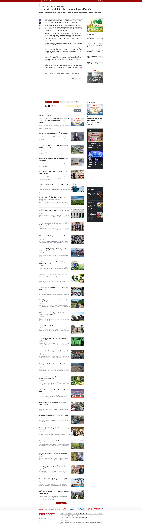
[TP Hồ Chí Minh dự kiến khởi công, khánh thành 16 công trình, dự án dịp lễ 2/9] (77, 494)
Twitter (40, 22)
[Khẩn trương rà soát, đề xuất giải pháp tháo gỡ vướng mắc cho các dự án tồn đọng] (77, 316)
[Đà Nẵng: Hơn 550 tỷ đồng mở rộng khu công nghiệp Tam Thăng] (77, 393)
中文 (92, 0)
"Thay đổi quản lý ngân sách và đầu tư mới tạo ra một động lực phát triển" (53, 301)
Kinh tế (40, 4)
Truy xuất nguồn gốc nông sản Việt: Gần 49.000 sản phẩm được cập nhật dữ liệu (53, 377)
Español (89, 0)
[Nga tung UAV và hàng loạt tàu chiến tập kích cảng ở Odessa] (100, 194)
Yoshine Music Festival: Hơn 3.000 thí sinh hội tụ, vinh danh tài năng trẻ (95, 145)
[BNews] (46, 509)
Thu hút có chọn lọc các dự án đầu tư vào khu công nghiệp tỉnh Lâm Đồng (52, 403)
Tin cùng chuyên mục (46, 115)
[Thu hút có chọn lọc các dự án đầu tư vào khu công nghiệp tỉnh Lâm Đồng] (77, 406)
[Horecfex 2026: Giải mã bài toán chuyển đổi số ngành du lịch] (95, 156)
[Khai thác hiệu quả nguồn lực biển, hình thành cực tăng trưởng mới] (77, 431)
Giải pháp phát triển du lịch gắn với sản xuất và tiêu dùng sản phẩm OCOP (53, 275)
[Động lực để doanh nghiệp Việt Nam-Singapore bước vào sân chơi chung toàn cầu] (77, 226)
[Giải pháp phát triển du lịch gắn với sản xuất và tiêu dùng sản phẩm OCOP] (77, 278)
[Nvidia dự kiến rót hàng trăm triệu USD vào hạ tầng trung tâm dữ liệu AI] (77, 341)
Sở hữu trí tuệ (62, 513)
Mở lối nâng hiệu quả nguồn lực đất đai (49, 441)
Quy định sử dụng (69, 513)
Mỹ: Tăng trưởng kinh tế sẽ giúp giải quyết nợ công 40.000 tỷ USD (52, 467)
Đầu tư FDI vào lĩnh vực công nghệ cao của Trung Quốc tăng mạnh (53, 352)
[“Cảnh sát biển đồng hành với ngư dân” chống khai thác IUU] (77, 187)
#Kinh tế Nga (55, 101)
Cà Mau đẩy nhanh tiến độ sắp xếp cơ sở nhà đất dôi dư (53, 415)
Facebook (40, 20)
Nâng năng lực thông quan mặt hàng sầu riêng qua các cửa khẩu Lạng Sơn (53, 454)
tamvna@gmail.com (85, 517)
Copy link (40, 28)
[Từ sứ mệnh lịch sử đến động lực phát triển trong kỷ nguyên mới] (77, 482)
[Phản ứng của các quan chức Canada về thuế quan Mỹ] (77, 136)
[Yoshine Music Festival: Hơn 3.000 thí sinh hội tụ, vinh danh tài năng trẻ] (95, 137)
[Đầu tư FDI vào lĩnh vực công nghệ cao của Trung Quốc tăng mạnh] (77, 354)
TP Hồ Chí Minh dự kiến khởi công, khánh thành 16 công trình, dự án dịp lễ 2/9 (54, 492)
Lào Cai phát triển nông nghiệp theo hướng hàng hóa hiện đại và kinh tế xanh (53, 262)
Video (90, 130)
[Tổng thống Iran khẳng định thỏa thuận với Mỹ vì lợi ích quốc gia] (100, 205)
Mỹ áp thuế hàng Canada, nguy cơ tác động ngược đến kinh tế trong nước (53, 172)
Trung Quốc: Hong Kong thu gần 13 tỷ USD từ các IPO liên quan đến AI (53, 159)
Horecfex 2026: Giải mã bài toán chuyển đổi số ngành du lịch (95, 164)
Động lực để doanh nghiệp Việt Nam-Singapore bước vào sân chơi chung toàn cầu (54, 224)
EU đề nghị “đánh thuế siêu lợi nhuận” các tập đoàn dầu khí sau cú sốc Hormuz (54, 211)
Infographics (92, 102)
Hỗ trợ (77, 513)
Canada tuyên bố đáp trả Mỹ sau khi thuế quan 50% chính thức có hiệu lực (52, 250)
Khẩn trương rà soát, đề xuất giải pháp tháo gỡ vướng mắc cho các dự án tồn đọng (53, 313)
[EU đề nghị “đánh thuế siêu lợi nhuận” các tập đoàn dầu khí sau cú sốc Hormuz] (77, 213)
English (82, 0)
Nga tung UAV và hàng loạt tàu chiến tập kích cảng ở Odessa (91, 194)
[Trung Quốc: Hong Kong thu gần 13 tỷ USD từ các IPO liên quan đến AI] (77, 162)
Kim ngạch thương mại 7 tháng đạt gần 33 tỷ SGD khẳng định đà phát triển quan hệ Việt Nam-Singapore (54, 120)
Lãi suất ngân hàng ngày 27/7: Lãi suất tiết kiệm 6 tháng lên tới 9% (94, 63)
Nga (78, 101)
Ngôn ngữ (82, 513)
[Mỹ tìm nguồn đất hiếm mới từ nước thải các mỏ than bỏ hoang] (77, 367)
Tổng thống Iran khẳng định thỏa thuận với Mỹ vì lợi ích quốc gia (91, 204)
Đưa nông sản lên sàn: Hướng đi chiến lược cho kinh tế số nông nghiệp (92, 215)
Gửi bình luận (77, 110)
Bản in (40, 25)
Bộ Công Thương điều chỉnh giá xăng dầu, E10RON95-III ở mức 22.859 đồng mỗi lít (94, 45)
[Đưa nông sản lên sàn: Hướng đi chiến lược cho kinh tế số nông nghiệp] (100, 215)
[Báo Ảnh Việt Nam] (97, 509)
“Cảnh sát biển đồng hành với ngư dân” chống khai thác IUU (54, 185)
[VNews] (102, 509)
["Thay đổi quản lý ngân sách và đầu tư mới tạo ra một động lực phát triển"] (77, 303)
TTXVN (86, 513)
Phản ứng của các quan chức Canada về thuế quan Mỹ (53, 133)
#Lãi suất (68, 101)
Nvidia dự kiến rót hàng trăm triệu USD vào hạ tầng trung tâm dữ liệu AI (52, 339)
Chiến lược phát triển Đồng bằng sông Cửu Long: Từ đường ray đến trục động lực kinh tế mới (53, 198)
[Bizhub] (51, 509)
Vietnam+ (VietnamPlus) (47, 1)
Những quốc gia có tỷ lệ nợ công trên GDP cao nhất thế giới (53, 237)
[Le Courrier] (90, 509)
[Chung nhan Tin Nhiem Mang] (97, 516)
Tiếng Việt (78, 0)
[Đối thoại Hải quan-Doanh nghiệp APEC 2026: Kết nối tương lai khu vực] (77, 291)
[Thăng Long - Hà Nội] (98, 1)
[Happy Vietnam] (65, 509)
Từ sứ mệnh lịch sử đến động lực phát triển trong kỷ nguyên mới (53, 480)
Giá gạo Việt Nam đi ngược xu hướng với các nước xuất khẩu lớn (95, 57)
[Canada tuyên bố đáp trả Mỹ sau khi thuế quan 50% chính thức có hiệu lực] (77, 252)
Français (85, 0)
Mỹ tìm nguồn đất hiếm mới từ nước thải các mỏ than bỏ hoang (54, 365)
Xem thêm (61, 503)
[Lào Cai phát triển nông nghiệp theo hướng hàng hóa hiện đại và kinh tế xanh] (77, 265)
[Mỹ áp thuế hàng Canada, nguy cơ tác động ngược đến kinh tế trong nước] (77, 174)
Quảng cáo (96, 513)
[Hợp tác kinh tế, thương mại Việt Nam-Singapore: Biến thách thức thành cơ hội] (77, 149)
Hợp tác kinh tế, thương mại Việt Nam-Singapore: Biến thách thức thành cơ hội (53, 146)
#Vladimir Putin (48, 101)
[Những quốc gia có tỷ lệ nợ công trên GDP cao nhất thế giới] (77, 239)
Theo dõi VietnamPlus (71, 106)
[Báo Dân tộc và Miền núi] (40, 509)
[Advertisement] (63, 89)
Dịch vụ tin (90, 513)
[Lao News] (55, 509)
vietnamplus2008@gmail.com (67, 520)
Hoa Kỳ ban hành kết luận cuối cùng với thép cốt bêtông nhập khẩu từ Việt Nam (95, 38)
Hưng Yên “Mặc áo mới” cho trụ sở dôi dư (50, 326)
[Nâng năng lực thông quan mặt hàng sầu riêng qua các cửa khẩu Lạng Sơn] (77, 456)
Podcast (92, 189)
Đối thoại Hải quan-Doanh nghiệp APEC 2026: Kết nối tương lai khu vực (53, 288)
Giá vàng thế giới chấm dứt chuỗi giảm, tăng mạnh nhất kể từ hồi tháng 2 (95, 50)
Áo (73, 101)
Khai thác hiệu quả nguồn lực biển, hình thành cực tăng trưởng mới (54, 429)
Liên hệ (100, 513)
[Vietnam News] (81, 509)
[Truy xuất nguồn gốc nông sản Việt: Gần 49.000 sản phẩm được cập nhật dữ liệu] (77, 380)
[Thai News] (59, 509)
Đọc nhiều (91, 34)
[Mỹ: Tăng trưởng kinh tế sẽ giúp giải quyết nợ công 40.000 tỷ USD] (77, 469)
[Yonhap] (73, 509)
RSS (74, 513)
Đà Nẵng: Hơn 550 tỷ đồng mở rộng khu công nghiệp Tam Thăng (54, 390)
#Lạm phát (62, 101)
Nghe (91, 198)
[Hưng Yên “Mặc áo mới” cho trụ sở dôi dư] (77, 329)
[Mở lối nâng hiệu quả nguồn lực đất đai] (77, 444)
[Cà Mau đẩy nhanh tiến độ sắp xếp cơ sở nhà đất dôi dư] (77, 419)
